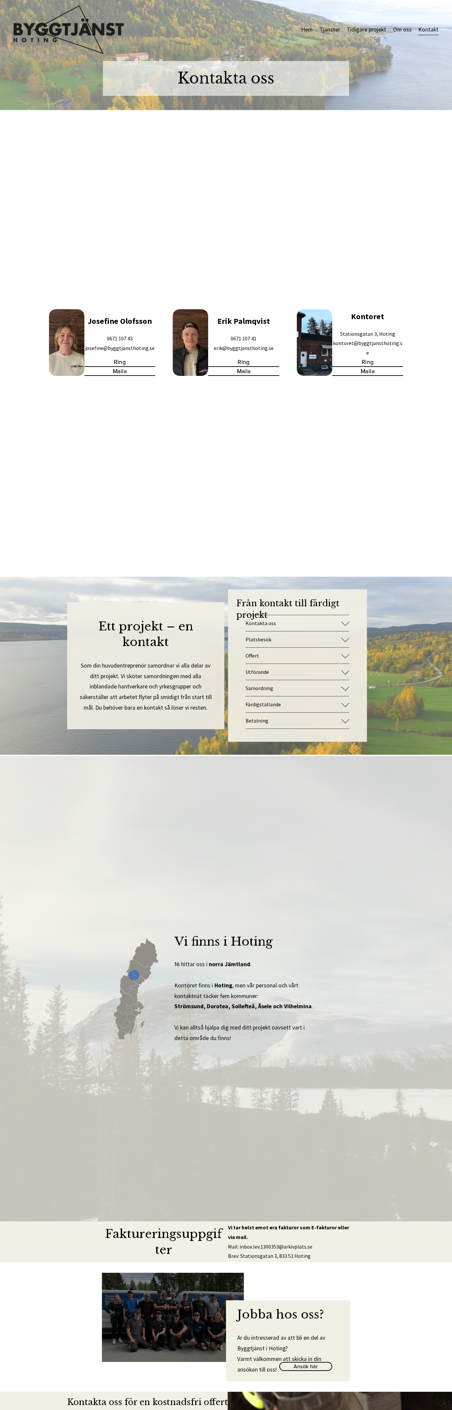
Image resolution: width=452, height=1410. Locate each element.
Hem (307, 29)
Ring (120, 362)
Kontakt (428, 29)
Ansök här (306, 1366)
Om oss (402, 29)
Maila (120, 371)
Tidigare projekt (366, 29)
